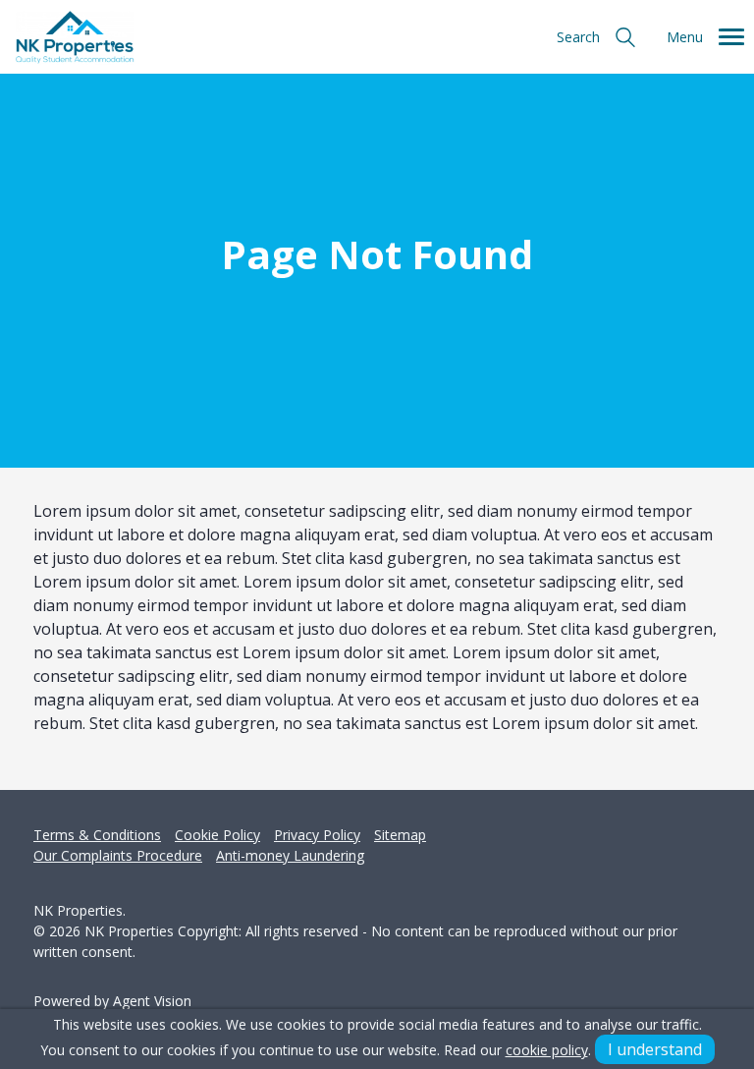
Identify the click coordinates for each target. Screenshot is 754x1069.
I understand (655, 1049)
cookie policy (547, 1050)
